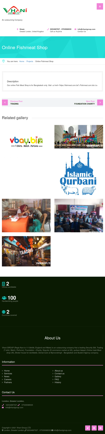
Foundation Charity (84, 102)
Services (8, 373)
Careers (7, 379)
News (6, 376)
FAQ (57, 379)
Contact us (59, 373)
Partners (8, 382)
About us (59, 370)
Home (7, 370)
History (58, 382)
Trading (16, 102)
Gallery (58, 376)
